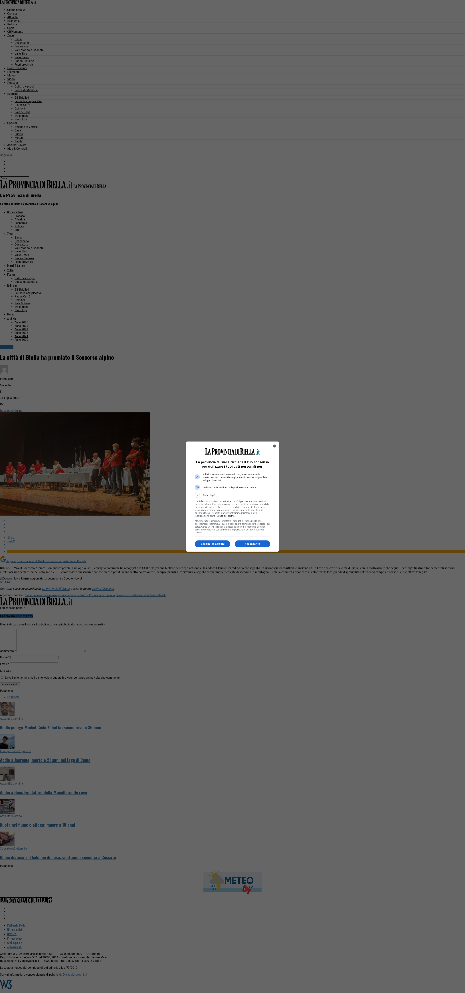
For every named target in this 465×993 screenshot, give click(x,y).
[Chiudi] (274, 446)
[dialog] (232, 496)
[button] (232, 495)
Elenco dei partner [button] (226, 515)
